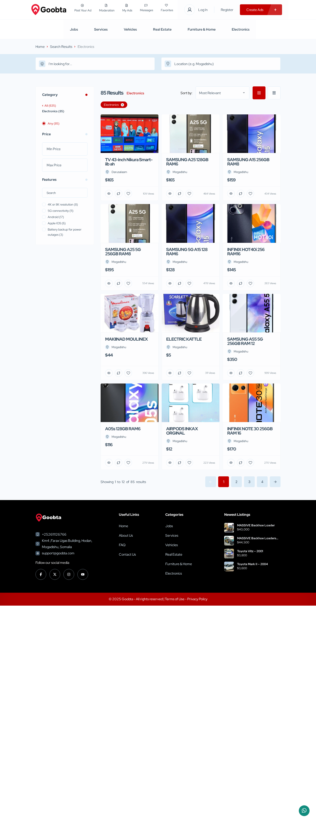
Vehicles (130, 29)
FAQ (122, 545)
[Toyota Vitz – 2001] (229, 553)
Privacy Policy (197, 599)
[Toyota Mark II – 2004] (229, 566)
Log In (203, 10)
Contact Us (127, 554)
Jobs (74, 29)
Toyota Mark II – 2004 (252, 564)
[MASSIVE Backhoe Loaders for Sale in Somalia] (229, 541)
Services (101, 29)
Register (227, 10)
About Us (126, 535)
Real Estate (162, 29)
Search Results (61, 46)
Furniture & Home (202, 29)
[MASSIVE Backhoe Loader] (229, 528)
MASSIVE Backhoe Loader (256, 525)
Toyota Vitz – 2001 (250, 551)
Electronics (241, 29)
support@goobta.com (58, 553)
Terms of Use (175, 599)
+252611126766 (54, 534)
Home (40, 46)
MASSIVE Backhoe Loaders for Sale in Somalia (256, 538)
